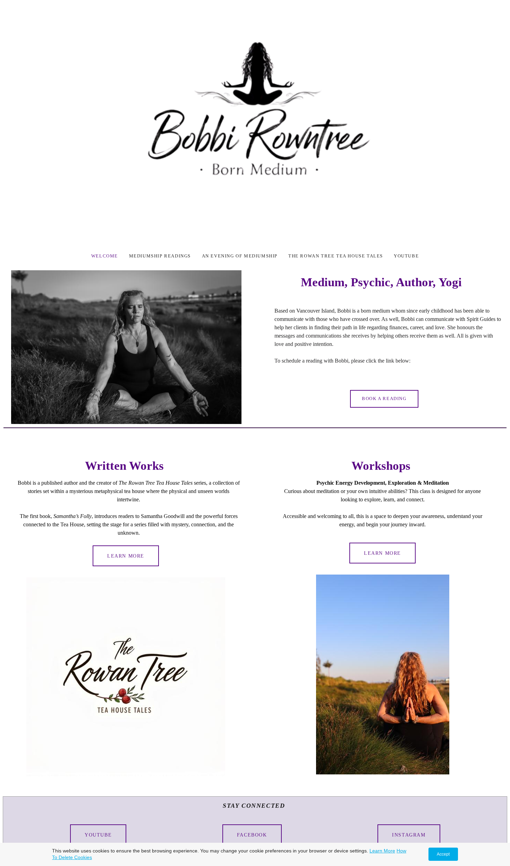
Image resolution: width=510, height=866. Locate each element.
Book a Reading (384, 398)
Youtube (406, 256)
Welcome (105, 256)
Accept (443, 854)
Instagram (408, 835)
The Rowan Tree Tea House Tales (335, 256)
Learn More (125, 556)
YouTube (98, 835)
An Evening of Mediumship (240, 256)
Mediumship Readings (161, 256)
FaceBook (252, 835)
